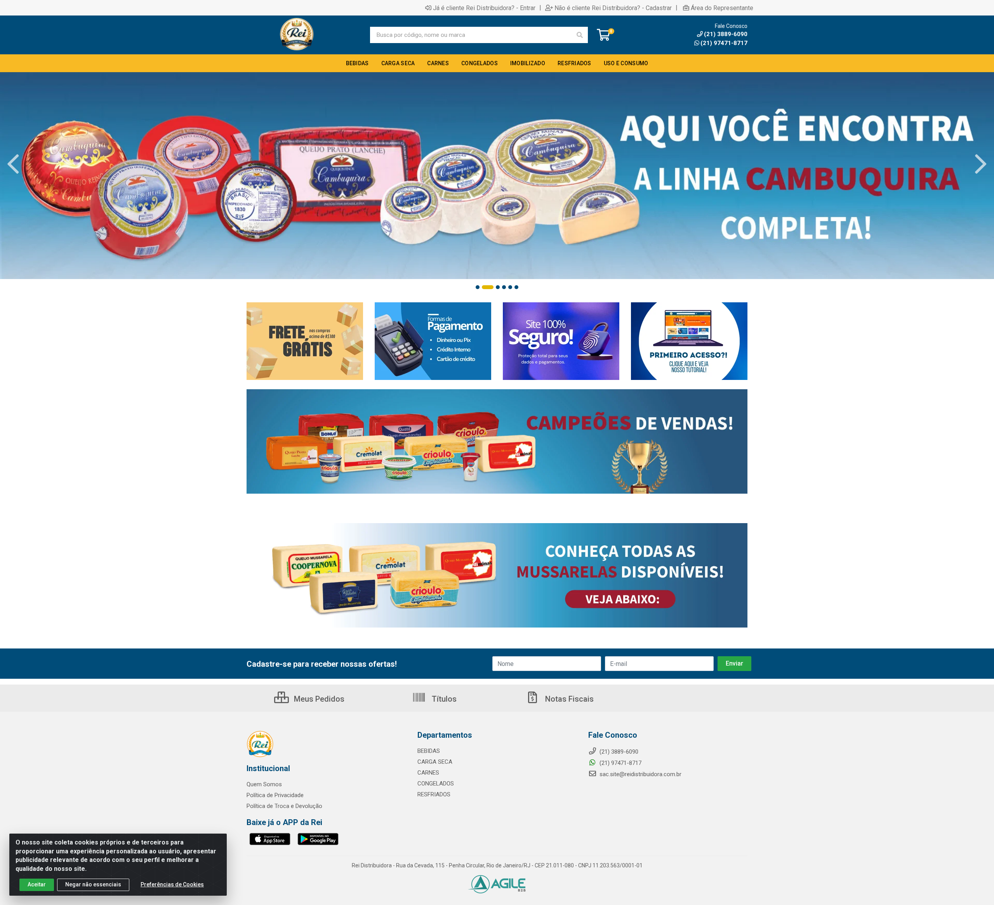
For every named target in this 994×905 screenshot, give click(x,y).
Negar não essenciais (93, 884)
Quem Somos (264, 784)
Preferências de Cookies (172, 884)
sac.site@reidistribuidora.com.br (640, 774)
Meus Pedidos (318, 699)
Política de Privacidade (275, 795)
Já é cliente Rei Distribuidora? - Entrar (484, 8)
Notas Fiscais (568, 699)
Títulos (443, 699)
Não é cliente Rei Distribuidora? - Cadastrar (613, 8)
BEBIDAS (428, 750)
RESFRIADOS (433, 794)
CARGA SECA (434, 761)
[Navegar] (13, 164)
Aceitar (37, 884)
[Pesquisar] (580, 35)
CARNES (428, 772)
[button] (478, 287)
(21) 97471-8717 (723, 43)
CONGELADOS (435, 783)
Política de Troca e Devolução (284, 806)
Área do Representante (722, 8)
